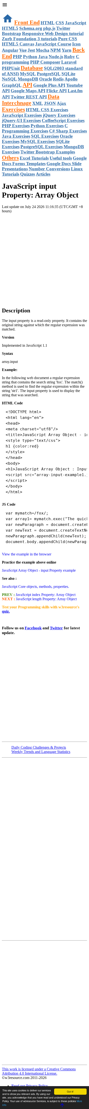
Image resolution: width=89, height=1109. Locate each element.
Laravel (68, 62)
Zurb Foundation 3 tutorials (29, 38)
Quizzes (27, 174)
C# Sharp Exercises (68, 130)
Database (32, 68)
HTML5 (10, 28)
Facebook (33, 628)
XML (37, 103)
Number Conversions (49, 168)
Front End (27, 22)
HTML (48, 22)
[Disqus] (44, 1002)
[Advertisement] (44, 258)
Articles (43, 174)
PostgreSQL (49, 73)
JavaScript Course (53, 43)
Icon (76, 43)
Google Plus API (49, 85)
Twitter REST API (29, 96)
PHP (17, 56)
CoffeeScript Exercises (63, 120)
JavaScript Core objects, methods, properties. (35, 587)
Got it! (70, 1091)
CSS (60, 22)
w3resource (10, 11)
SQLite (68, 73)
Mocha (42, 50)
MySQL (28, 73)
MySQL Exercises (37, 141)
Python (30, 56)
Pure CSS (67, 38)
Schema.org (30, 28)
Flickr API (56, 90)
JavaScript (75, 22)
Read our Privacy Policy (29, 1086)
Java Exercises (16, 136)
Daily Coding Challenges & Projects (38, 747)
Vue (23, 50)
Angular (10, 50)
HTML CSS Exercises (47, 109)
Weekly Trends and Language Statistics (40, 752)
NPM (55, 50)
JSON (50, 103)
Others (10, 158)
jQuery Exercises (59, 115)
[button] (44, 5)
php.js (49, 28)
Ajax (61, 103)
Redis (58, 78)
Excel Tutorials (34, 158)
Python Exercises (47, 125)
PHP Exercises (16, 125)
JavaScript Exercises (22, 115)
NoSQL (9, 78)
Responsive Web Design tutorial (53, 33)
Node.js (56, 56)
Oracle (45, 78)
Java (43, 56)
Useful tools (61, 158)
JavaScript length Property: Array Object (46, 599)
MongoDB (28, 78)
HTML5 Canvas (18, 43)
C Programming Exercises (35, 128)
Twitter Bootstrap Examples (47, 151)
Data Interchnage (30, 99)
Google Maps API (28, 90)
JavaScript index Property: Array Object (45, 595)
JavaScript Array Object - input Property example (39, 570)
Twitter (56, 628)
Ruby (69, 56)
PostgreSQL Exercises (41, 146)
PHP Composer (45, 62)
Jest (31, 50)
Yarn (66, 50)
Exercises (13, 109)
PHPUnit (11, 68)
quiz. (6, 611)
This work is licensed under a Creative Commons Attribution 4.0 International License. (39, 1071)
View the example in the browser (26, 554)
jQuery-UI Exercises (21, 120)
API (27, 85)
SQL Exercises (45, 136)
